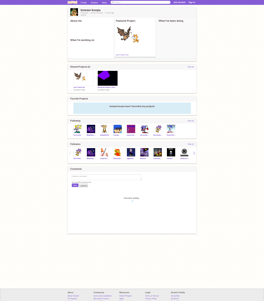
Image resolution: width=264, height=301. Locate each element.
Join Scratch (180, 2)
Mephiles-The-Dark (91, 135)
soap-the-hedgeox (104, 158)
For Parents (72, 298)
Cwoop (116, 135)
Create (84, 2)
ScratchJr (175, 298)
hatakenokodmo (184, 158)
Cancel (83, 185)
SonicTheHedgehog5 (171, 135)
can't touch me (122, 54)
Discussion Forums (101, 298)
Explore (94, 2)
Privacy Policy (151, 298)
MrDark (143, 158)
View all (191, 66)
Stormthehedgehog (158, 135)
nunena (170, 158)
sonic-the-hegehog (131, 135)
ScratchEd (175, 295)
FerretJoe (77, 135)
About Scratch (73, 295)
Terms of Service (152, 295)
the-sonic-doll (144, 135)
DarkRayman (158, 158)
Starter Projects (125, 295)
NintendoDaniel (118, 158)
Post (75, 185)
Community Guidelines (103, 295)
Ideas (104, 2)
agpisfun (130, 158)
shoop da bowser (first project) (108, 87)
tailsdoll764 (104, 135)
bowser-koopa (80, 90)
